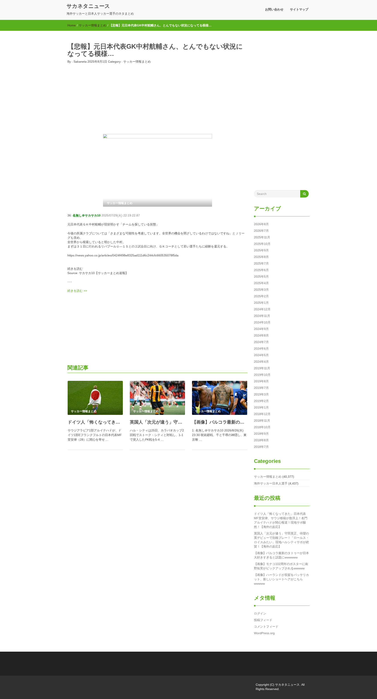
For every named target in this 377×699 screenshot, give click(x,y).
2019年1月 (261, 407)
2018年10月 (262, 427)
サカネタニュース (88, 6)
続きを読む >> (77, 290)
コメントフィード (266, 626)
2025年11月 (262, 237)
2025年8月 (261, 257)
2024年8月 (261, 335)
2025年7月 (261, 263)
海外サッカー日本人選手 (271, 483)
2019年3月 (261, 394)
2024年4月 (261, 361)
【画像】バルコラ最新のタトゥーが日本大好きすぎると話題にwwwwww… (219, 422)
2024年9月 (261, 329)
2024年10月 (262, 322)
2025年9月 (261, 250)
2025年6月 (261, 270)
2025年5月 (261, 276)
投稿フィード (263, 620)
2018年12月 (262, 414)
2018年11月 (262, 420)
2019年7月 (261, 388)
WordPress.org (264, 633)
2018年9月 (261, 433)
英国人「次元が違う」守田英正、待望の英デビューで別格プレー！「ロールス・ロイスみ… (157, 422)
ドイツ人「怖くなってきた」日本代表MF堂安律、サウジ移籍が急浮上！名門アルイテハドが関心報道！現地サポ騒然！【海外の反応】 (280, 520)
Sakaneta (80, 61)
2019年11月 (262, 368)
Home (71, 25)
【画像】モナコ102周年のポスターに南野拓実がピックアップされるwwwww (281, 566)
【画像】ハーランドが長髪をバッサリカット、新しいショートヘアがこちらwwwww (281, 579)
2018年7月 (261, 446)
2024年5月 (261, 355)
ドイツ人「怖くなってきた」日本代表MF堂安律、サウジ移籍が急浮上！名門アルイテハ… (95, 422)
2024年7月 (261, 342)
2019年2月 (261, 401)
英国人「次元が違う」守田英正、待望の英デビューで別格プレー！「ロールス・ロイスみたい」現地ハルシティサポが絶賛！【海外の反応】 (281, 540)
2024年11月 (262, 316)
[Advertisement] (157, 100)
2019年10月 (262, 374)
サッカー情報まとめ (92, 25)
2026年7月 (261, 230)
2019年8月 (261, 381)
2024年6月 (261, 348)
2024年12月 (262, 309)
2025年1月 (261, 302)
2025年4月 (261, 283)
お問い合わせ (274, 9)
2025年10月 (262, 244)
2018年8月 (261, 440)
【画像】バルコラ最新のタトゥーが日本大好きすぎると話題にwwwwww (281, 555)
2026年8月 (261, 224)
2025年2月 (261, 296)
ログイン (260, 613)
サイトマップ (299, 9)
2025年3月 (261, 289)
